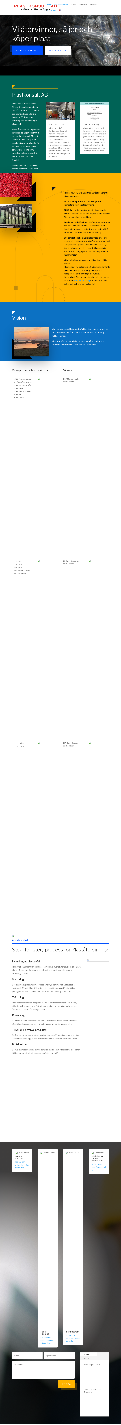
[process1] (98, 961)
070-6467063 (46, 1337)
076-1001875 (20, 1162)
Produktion (88, 1354)
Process (93, 5)
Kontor (87, 1358)
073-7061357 (97, 1164)
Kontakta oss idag (82, 280)
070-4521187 (71, 1335)
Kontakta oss (50, 10)
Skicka (66, 1384)
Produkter (83, 5)
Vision (73, 5)
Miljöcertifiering (91, 124)
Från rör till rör (56, 124)
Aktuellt (47, 5)
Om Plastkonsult (61, 5)
